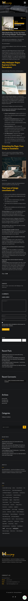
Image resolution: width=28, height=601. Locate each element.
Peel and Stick (21, 514)
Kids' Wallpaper (21, 509)
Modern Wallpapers (20, 511)
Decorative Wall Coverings (7, 497)
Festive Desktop (5, 502)
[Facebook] (5, 273)
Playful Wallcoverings (6, 516)
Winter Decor (12, 530)
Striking (22, 521)
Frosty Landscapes (16, 502)
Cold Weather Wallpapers (7, 492)
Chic (24, 487)
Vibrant (16, 523)
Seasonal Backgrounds (6, 518)
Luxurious (4, 511)
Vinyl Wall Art (13, 526)
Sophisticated (16, 521)
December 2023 (5, 400)
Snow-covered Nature (20, 518)
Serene (13, 518)
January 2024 (4, 398)
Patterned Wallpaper (14, 514)
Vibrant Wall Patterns (6, 526)
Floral (11, 502)
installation (16, 506)
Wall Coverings (8, 528)
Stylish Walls (5, 523)
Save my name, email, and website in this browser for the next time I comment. (13, 325)
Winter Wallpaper (20, 530)
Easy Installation (5, 499)
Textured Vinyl (10, 523)
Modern (14, 511)
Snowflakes (4, 521)
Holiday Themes (19, 504)
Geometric (12, 504)
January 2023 (4, 403)
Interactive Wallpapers (6, 509)
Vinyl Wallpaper (20, 526)
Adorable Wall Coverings (7, 487)
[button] (25, 598)
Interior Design (14, 509)
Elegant (11, 499)
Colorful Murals (15, 492)
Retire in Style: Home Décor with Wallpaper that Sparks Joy (13, 357)
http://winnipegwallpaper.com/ (12, 583)
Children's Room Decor (7, 490)
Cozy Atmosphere (9, 495)
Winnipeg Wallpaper (6, 211)
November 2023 (5, 401)
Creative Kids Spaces (17, 495)
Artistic (14, 487)
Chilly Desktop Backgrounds (17, 490)
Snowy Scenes (10, 521)
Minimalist (9, 511)
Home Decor (5, 506)
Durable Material (16, 497)
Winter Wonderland (6, 533)
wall (4, 528)
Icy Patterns (11, 506)
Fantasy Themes (16, 499)
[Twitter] (7, 273)
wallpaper (15, 528)
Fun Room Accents (6, 504)
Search (3, 337)
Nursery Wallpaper (6, 514)
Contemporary (22, 492)
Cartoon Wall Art (19, 487)
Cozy (3, 495)
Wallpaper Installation (6, 417)
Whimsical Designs (6, 530)
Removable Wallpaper (15, 516)
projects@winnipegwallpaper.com (13, 581)
